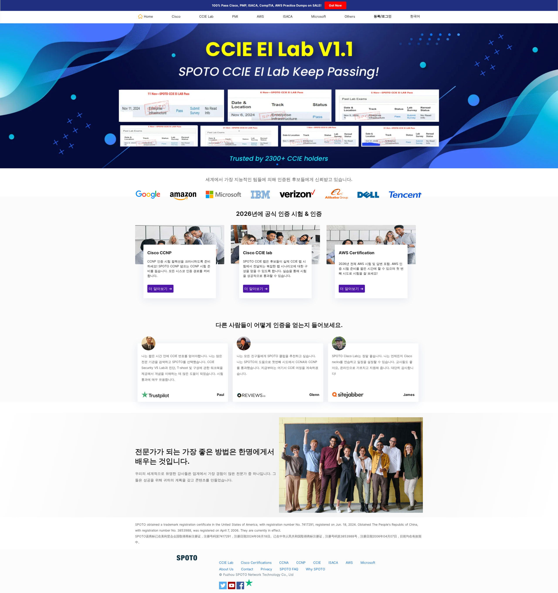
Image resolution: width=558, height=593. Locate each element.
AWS (260, 16)
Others (350, 16)
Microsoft (318, 16)
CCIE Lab (206, 16)
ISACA (288, 16)
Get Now (335, 5)
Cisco (176, 16)
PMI (235, 16)
